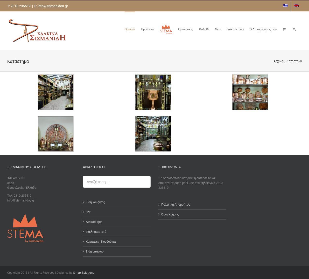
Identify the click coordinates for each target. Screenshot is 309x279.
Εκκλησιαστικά (96, 232)
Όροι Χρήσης (170, 214)
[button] (294, 29)
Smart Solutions (83, 272)
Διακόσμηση (94, 222)
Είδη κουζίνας (95, 202)
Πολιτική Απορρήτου (175, 204)
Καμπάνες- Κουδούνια (101, 241)
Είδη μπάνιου (95, 251)
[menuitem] (285, 6)
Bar (88, 212)
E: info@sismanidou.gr (51, 6)
